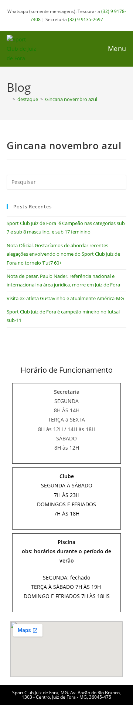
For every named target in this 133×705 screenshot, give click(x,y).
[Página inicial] (8, 99)
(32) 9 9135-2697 (85, 19)
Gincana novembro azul (71, 99)
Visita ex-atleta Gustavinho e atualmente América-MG (65, 298)
